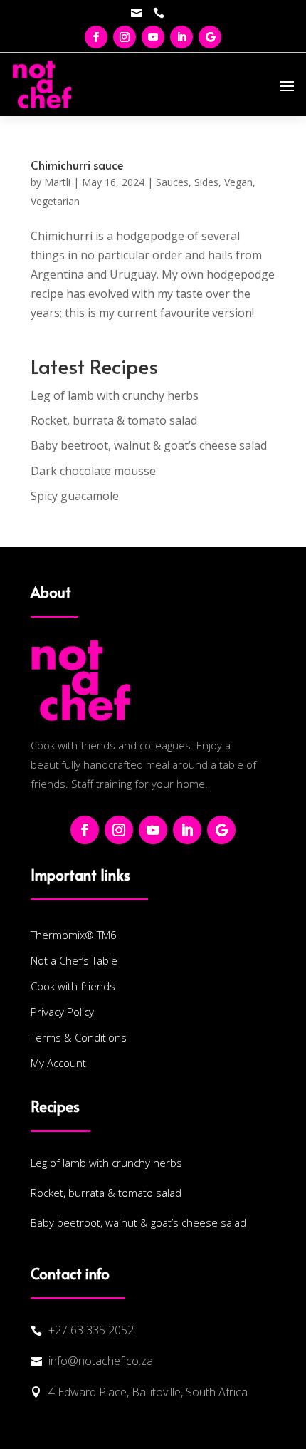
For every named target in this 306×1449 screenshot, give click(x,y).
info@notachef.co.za (100, 1360)
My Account (58, 1063)
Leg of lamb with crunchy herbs (115, 395)
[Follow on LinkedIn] (181, 37)
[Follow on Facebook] (96, 37)
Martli (57, 182)
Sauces (172, 182)
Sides (206, 182)
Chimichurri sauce (77, 164)
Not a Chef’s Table (74, 960)
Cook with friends (73, 986)
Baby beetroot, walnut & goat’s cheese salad (149, 445)
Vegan (238, 182)
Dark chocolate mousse (93, 471)
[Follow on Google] (210, 37)
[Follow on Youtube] (153, 37)
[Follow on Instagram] (124, 37)
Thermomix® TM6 (74, 935)
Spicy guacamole (75, 496)
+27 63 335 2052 (91, 1330)
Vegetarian (55, 201)
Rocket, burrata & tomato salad (114, 420)
